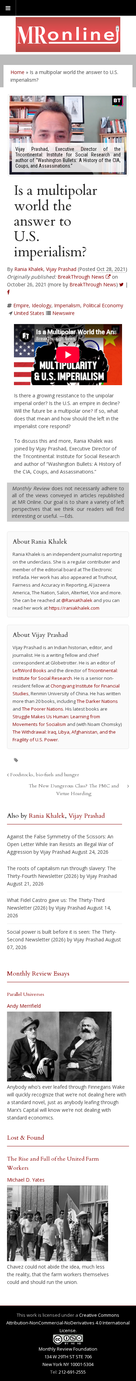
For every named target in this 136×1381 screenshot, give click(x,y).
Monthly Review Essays (38, 973)
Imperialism (67, 305)
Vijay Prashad (61, 269)
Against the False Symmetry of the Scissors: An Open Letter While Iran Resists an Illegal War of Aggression (60, 844)
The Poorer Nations (42, 709)
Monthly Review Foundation (68, 1349)
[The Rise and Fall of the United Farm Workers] (57, 1223)
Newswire (63, 313)
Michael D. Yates (26, 1179)
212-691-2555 (72, 1372)
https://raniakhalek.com (74, 608)
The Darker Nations (97, 701)
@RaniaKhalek (76, 600)
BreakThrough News (92, 284)
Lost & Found (25, 1137)
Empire (21, 305)
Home (17, 72)
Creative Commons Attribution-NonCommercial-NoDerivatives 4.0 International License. (68, 1323)
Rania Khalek (28, 269)
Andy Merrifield (24, 1005)
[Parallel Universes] (59, 1046)
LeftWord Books (29, 670)
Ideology (41, 305)
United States (29, 313)
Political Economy (103, 305)
